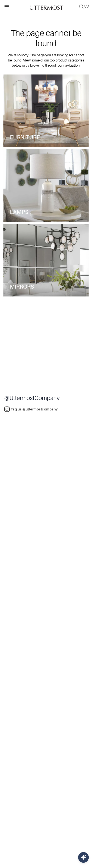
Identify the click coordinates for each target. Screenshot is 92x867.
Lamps (19, 212)
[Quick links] (83, 857)
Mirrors (22, 287)
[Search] (81, 6)
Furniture (25, 137)
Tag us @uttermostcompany (34, 409)
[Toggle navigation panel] (6, 6)
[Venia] (46, 6)
